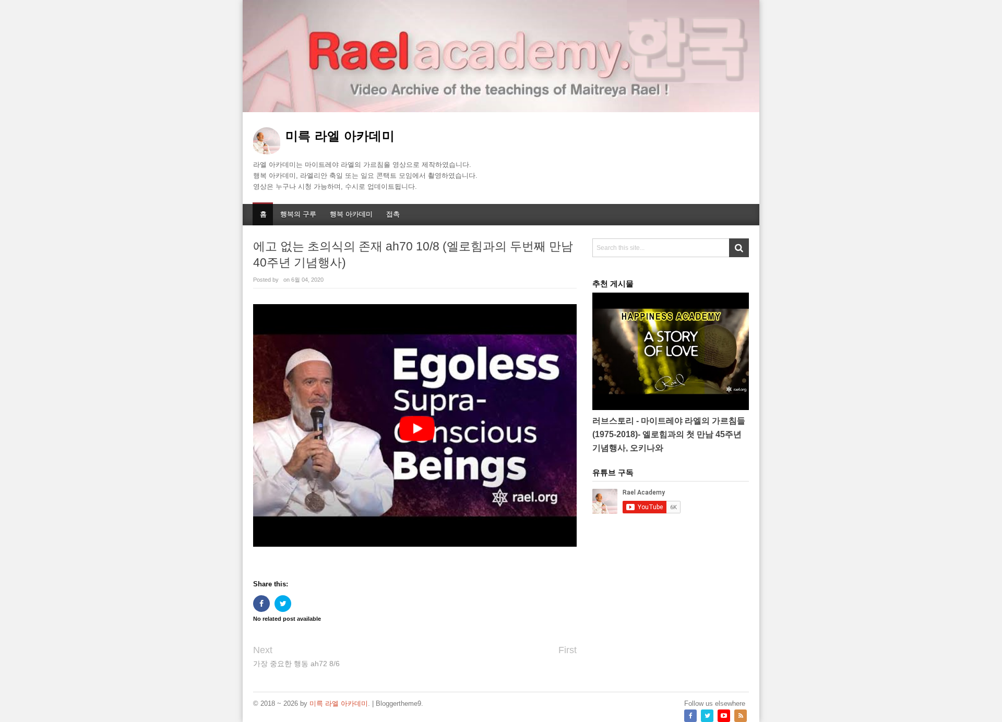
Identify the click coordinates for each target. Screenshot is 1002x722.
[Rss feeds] (740, 715)
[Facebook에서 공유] (261, 603)
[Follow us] (707, 715)
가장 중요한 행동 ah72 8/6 (296, 663)
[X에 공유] (283, 603)
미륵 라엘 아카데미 (338, 703)
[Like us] (690, 715)
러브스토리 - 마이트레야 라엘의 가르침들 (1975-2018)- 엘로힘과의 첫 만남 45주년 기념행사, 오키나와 (668, 434)
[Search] (739, 247)
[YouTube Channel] (724, 715)
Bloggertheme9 (398, 703)
